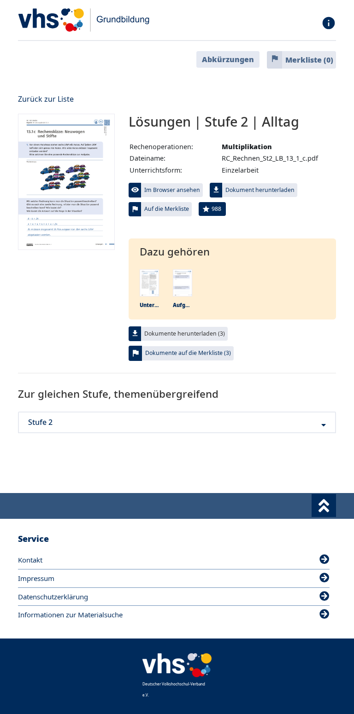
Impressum (36, 578)
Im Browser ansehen (172, 190)
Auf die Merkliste (166, 209)
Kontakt (30, 559)
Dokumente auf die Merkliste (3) (188, 353)
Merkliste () (309, 60)
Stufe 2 (40, 422)
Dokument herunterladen (260, 190)
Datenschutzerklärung (53, 596)
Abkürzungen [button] (228, 59)
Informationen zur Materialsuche (70, 614)
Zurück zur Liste (46, 99)
